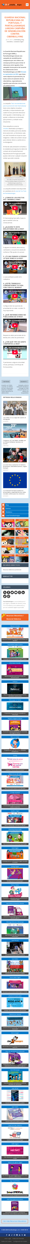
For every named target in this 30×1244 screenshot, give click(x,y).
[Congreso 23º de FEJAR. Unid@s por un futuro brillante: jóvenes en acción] (15, 431)
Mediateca (9, 512)
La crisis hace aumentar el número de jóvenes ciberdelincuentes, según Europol (15, 466)
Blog (22, 39)
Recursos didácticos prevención (12, 570)
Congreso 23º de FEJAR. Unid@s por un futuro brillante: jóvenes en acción (14, 442)
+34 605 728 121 (24, 1230)
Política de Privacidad (18, 1238)
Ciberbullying (17, 39)
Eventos (8, 508)
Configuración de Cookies (20, 1241)
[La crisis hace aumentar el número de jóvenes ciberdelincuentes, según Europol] (15, 455)
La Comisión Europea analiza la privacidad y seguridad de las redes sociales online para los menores (14, 492)
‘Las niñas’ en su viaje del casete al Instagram (14, 418)
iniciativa (6, 128)
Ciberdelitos (10, 41)
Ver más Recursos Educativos (14, 1221)
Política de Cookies (6, 1241)
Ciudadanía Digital (18, 41)
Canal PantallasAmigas (13, 515)
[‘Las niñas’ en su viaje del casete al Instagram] (15, 408)
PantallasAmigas (8, 601)
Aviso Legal (8, 1238)
